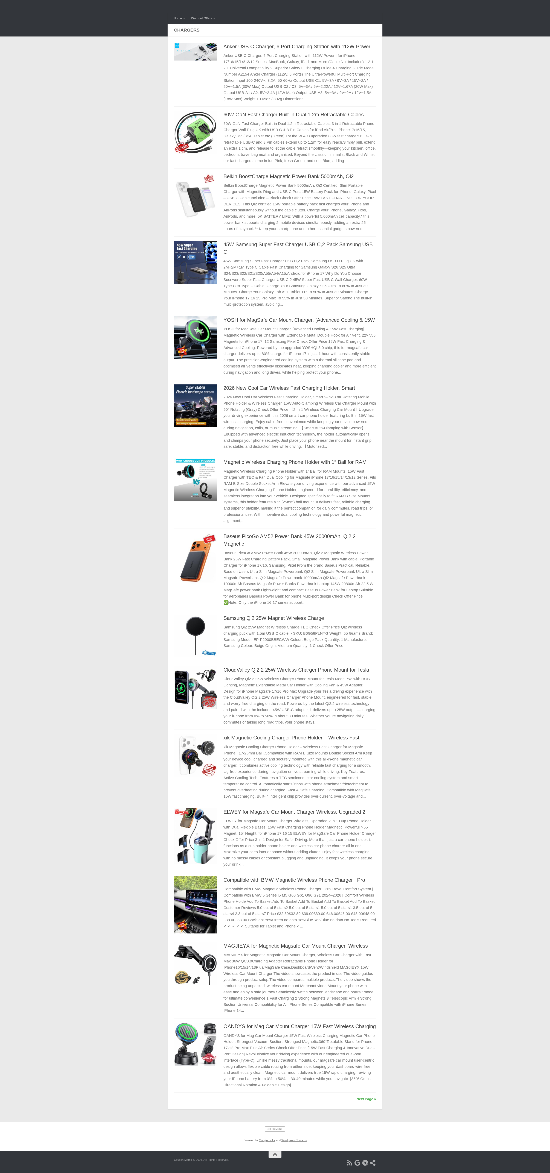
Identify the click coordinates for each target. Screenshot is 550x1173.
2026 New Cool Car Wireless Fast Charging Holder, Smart (289, 388)
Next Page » (366, 1099)
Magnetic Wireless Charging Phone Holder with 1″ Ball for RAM (295, 462)
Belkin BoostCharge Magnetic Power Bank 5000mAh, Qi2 (288, 176)
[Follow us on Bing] (365, 1163)
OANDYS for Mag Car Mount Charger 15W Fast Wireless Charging (299, 1026)
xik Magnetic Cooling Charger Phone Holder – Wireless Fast (291, 738)
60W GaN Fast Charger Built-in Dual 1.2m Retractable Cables (293, 114)
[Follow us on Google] (357, 1163)
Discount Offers (201, 18)
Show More (275, 1129)
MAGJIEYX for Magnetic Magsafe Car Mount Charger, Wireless (295, 946)
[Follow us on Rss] (350, 1163)
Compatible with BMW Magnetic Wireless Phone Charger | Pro (294, 880)
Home (178, 18)
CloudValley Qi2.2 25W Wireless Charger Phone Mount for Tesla (296, 670)
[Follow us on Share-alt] (373, 1163)
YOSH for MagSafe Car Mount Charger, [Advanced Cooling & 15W (299, 320)
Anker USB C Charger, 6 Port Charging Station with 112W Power (296, 46)
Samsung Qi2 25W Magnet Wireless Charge (273, 618)
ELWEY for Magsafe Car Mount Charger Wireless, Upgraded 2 (294, 812)
